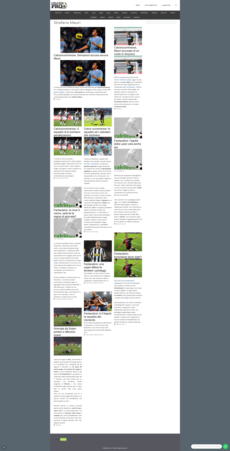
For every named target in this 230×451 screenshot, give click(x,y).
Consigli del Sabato (61, 299)
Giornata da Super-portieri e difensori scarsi (65, 332)
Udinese (154, 13)
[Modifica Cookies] (3, 447)
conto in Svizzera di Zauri (122, 80)
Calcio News (89, 283)
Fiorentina (77, 13)
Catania (124, 13)
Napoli (67, 13)
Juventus (58, 13)
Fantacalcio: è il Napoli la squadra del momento (97, 316)
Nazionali (118, 224)
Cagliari (163, 13)
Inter (86, 13)
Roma (101, 13)
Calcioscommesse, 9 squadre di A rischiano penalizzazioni (67, 132)
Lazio (94, 13)
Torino (172, 13)
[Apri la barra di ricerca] (176, 5)
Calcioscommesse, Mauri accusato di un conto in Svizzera (126, 50)
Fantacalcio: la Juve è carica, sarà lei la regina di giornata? (67, 213)
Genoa (102, 17)
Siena (118, 17)
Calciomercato (151, 5)
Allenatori (166, 5)
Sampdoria (144, 13)
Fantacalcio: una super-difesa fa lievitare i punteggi (95, 267)
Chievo (110, 17)
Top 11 (124, 224)
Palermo (94, 17)
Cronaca (58, 99)
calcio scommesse (128, 87)
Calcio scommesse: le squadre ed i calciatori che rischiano (97, 132)
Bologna (127, 17)
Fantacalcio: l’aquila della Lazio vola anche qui (127, 144)
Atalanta (134, 13)
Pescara (137, 17)
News (138, 5)
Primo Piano (64, 178)
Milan (108, 13)
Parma (116, 13)
